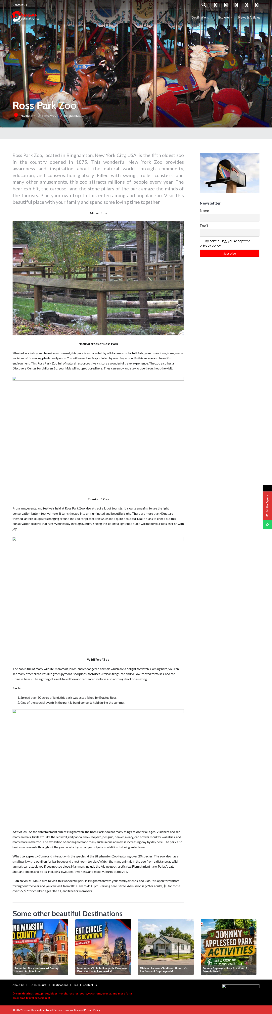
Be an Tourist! (38, 985)
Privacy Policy (92, 1010)
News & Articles (249, 17)
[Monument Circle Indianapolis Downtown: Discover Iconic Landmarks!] (40, 947)
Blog (75, 985)
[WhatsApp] (267, 524)
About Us (18, 985)
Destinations (200, 17)
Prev (16, 946)
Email (204, 225)
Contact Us (20, 4)
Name (204, 210)
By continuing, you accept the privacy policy (225, 243)
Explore (223, 17)
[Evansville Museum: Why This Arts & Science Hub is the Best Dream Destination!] (228, 947)
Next (256, 946)
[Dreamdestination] (25, 17)
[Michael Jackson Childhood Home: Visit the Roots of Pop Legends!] (103, 947)
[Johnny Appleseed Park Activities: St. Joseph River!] (166, 947)
